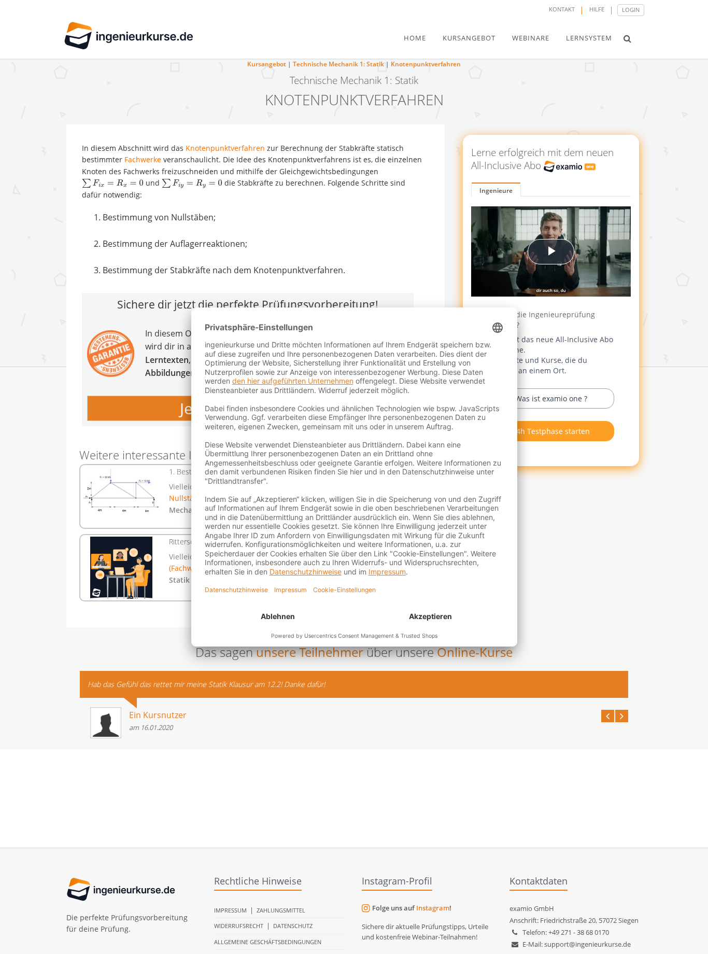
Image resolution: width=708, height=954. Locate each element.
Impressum (230, 910)
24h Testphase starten (551, 431)
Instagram (432, 908)
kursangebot (469, 38)
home (415, 38)
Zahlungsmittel (281, 910)
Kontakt (562, 9)
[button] (627, 38)
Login (631, 9)
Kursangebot (266, 64)
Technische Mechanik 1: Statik (338, 64)
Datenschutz (293, 926)
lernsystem (589, 38)
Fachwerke (142, 159)
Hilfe (596, 9)
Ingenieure (496, 190)
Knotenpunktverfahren (426, 64)
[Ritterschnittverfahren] (121, 568)
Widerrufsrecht (238, 926)
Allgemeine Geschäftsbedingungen (267, 942)
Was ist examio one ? (551, 398)
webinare (530, 38)
